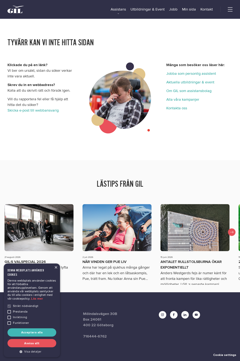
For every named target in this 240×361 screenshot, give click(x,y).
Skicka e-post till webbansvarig (33, 110)
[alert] (32, 310)
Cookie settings (224, 354)
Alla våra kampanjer (182, 99)
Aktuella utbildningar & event (190, 82)
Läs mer (37, 298)
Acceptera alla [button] (32, 332)
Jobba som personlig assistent (191, 73)
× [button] (55, 267)
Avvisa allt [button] (31, 343)
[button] (32, 351)
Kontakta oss (176, 108)
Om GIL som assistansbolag (189, 91)
